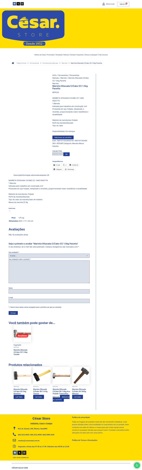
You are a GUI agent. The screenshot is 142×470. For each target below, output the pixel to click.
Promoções (51, 55)
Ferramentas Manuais (50, 63)
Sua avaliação (14, 252)
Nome (11, 288)
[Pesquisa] (105, 12)
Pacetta (55, 146)
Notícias (66, 55)
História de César (40, 55)
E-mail (11, 297)
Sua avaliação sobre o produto (20, 259)
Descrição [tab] (18, 175)
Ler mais (19, 397)
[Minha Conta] (103, 4)
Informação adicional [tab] (30, 175)
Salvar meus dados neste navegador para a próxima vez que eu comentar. (36, 307)
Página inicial (21, 63)
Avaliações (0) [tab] (43, 175)
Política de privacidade (81, 417)
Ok (66, 154)
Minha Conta (110, 4)
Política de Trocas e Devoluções (84, 440)
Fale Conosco (103, 55)
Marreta (64, 63)
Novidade (59, 55)
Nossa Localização (91, 55)
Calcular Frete (57, 151)
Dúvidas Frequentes (76, 55)
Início (54, 75)
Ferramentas (34, 63)
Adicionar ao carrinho (63, 137)
